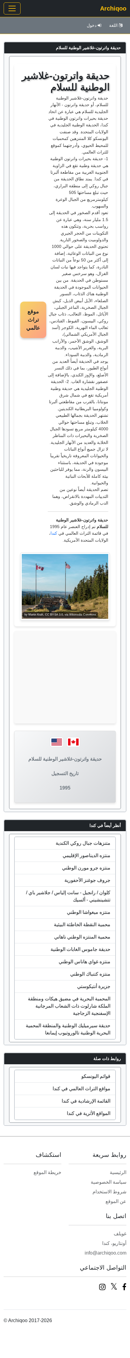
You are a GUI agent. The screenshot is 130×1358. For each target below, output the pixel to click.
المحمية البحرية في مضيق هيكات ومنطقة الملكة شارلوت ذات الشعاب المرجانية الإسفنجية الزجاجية (69, 1006)
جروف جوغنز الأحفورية (87, 880)
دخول (91, 25)
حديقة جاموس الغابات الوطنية (80, 949)
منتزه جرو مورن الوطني (86, 867)
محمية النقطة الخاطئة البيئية (82, 924)
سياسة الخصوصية (108, 1182)
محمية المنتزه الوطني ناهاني (82, 936)
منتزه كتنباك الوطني (90, 974)
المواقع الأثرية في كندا (88, 1113)
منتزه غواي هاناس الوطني (84, 961)
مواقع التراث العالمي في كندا (81, 1088)
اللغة (113, 25)
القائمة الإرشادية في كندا (86, 1100)
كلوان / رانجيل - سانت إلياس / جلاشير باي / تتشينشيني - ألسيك (68, 896)
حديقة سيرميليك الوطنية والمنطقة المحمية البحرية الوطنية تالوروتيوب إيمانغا (68, 1029)
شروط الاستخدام (109, 1191)
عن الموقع (116, 1201)
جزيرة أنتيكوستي (93, 986)
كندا (53, 533)
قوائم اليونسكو (95, 1076)
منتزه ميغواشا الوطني (88, 912)
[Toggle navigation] (12, 8)
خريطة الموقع (47, 1172)
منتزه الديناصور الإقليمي (86, 855)
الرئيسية (118, 1172)
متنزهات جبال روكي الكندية (83, 843)
